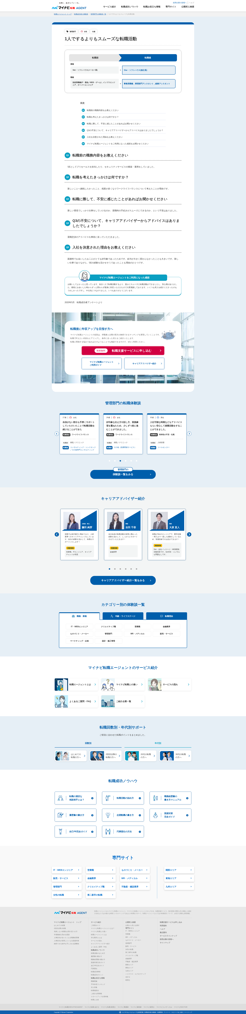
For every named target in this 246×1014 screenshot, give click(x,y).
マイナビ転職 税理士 (108, 1007)
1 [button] (109, 462)
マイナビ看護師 (123, 1007)
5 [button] (130, 462)
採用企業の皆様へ (180, 3)
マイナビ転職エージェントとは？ (102, 928)
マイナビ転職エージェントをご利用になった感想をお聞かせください (118, 144)
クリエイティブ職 (108, 627)
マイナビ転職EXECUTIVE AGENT (71, 1007)
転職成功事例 (95, 972)
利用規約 (163, 926)
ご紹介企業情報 (96, 993)
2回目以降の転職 (60, 928)
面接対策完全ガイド (98, 962)
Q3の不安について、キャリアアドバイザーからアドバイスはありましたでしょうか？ (125, 130)
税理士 (127, 980)
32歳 (93, 31)
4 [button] (125, 462)
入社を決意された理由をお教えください (105, 137)
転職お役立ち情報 (98, 978)
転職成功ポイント (97, 975)
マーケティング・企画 (79, 641)
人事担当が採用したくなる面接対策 (66, 941)
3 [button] (120, 462)
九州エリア (129, 971)
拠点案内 (163, 932)
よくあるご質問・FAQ (99, 947)
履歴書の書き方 (96, 956)
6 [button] (136, 462)
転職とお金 (95, 1000)
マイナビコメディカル (164, 1007)
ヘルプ (191, 3)
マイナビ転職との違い (99, 931)
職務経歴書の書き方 (98, 959)
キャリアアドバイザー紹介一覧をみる (123, 580)
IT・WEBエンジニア (79, 627)
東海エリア (129, 968)
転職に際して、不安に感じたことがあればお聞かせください (114, 123)
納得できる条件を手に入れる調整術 (66, 944)
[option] (79, 433)
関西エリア (129, 965)
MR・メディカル (137, 634)
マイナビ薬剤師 (136, 1007)
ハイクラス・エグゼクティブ (135, 974)
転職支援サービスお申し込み (171, 922)
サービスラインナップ (168, 936)
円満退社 (94, 968)
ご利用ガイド (95, 925)
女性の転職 (129, 949)
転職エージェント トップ (63, 14)
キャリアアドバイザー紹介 (100, 944)
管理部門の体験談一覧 (98, 14)
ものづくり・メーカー (79, 634)
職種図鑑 (94, 981)
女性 (85, 31)
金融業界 (166, 627)
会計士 (127, 977)
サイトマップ (165, 943)
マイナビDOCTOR (180, 1007)
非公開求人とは (96, 937)
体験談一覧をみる (123, 473)
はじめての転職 (59, 925)
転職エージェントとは (99, 934)
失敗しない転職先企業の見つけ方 (65, 931)
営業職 (137, 627)
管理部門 (73, 31)
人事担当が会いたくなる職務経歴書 (66, 937)
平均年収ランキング (98, 984)
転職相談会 (95, 990)
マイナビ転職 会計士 (92, 1007)
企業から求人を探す (132, 925)
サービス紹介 (96, 922)
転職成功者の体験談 (81, 14)
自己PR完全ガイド (97, 965)
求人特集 (94, 987)
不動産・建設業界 (131, 961)
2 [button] (114, 462)
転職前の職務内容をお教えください (103, 110)
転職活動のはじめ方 (98, 953)
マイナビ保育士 (149, 1007)
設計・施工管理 (108, 641)
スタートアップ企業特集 (99, 996)
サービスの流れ (96, 941)
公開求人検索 (130, 922)
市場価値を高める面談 (62, 934)
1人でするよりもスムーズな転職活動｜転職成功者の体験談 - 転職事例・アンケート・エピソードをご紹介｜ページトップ (157, 1012)
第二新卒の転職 (130, 952)
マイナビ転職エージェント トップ (67, 922)
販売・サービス (166, 634)
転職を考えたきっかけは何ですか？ (103, 117)
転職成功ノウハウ (98, 950)
